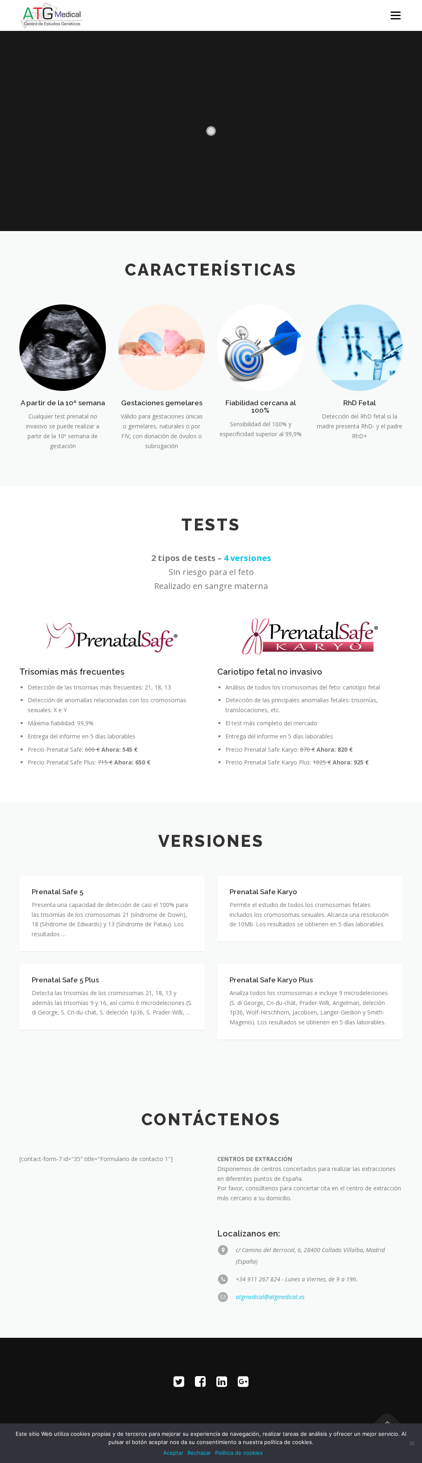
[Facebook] (200, 1381)
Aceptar (173, 1452)
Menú (395, 15)
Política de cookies (239, 1452)
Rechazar (199, 1452)
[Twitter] (178, 1381)
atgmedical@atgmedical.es (270, 1297)
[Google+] (243, 1381)
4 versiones (247, 557)
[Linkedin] (221, 1381)
